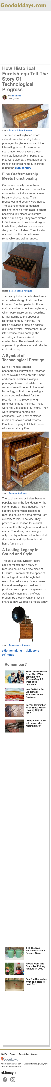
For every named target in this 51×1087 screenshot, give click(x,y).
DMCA (4, 1054)
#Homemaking (12, 650)
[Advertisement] (25, 38)
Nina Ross (16, 95)
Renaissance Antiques (19, 645)
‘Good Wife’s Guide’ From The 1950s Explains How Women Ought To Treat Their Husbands (36, 678)
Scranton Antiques (18, 493)
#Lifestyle (32, 650)
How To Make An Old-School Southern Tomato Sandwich (35, 693)
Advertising (24, 1054)
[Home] (23, 5)
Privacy (13, 1054)
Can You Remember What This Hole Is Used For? (36, 981)
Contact (34, 1054)
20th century (23, 168)
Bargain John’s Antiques (20, 290)
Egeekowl (28, 1063)
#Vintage (8, 654)
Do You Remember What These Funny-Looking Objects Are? (36, 708)
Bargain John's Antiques (20, 130)
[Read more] (15, 678)
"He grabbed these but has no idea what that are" (36, 723)
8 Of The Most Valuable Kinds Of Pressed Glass (35, 950)
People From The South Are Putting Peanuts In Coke (35, 966)
